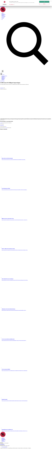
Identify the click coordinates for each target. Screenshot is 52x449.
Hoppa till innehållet (2, 6)
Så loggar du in (3, 441)
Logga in (3, 74)
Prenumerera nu (2, 125)
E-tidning (3, 79)
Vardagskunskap (3, 14)
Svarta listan (3, 13)
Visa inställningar (11, 4)
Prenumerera (3, 17)
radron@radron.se (2, 444)
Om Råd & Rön (3, 16)
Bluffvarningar (3, 15)
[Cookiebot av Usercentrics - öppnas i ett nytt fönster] (4, 4)
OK (44, 1)
